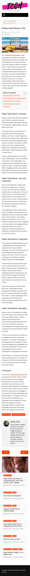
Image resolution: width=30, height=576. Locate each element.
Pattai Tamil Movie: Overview (12, 95)
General (15, 549)
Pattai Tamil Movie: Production (12, 101)
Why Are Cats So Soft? (12, 539)
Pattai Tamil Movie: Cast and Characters (15, 98)
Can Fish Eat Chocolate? (12, 496)
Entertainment (6, 34)
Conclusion (7, 106)
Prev (6, 452)
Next (23, 452)
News (14, 492)
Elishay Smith (6, 32)
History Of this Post (19, 414)
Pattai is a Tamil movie (17, 374)
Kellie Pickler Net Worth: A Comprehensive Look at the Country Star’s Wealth (13, 480)
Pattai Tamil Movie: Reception (12, 103)
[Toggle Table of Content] (24, 93)
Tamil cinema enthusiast (12, 55)
